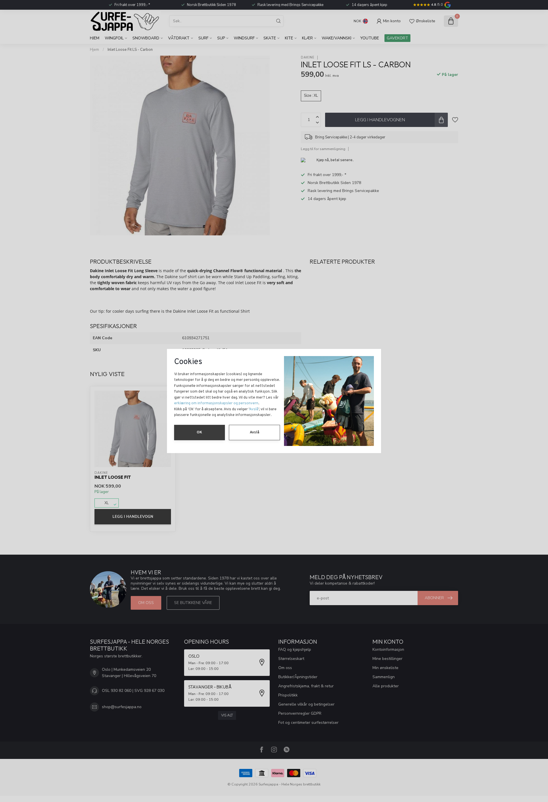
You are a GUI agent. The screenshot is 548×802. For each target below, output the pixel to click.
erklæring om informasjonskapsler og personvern (216, 403)
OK (199, 432)
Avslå (253, 409)
